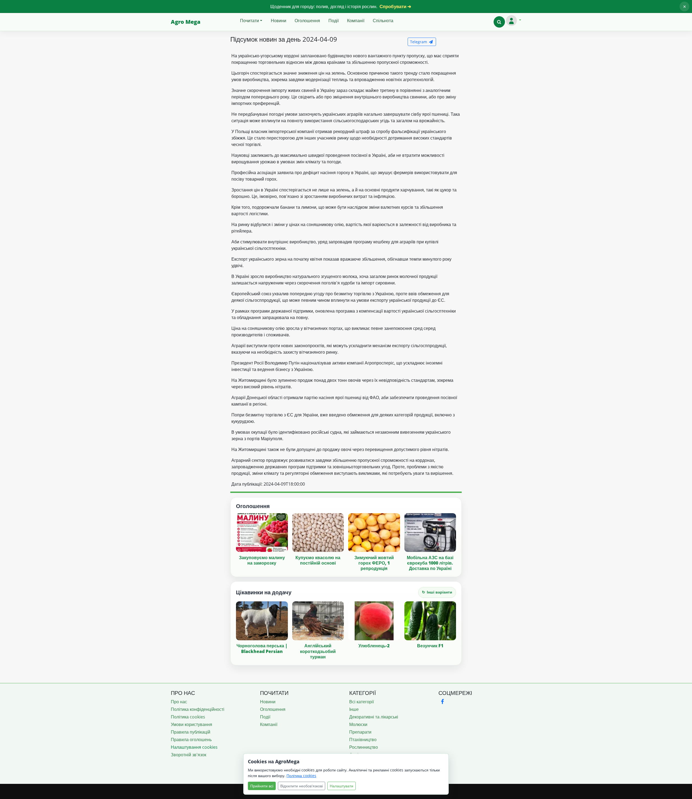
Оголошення (307, 21)
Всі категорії (361, 702)
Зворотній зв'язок (188, 755)
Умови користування (191, 724)
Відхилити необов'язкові (301, 785)
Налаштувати (341, 785)
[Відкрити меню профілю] (513, 20)
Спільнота (383, 21)
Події (333, 21)
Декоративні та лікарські (373, 717)
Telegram (419, 41)
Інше (354, 709)
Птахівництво (363, 739)
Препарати (360, 732)
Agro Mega (185, 21)
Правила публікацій (190, 732)
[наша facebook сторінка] (442, 701)
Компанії (355, 21)
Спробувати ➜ (395, 6)
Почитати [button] (249, 21)
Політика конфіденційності (197, 709)
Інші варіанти (437, 592)
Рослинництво (363, 747)
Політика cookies (188, 717)
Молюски (358, 724)
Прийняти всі (261, 785)
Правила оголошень (191, 739)
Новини (278, 21)
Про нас (179, 702)
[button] (499, 22)
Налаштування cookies (194, 747)
